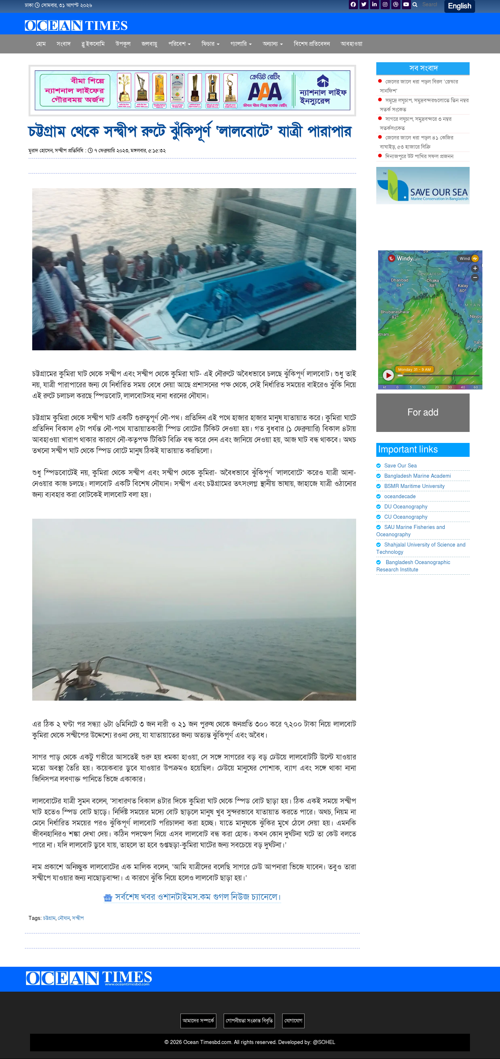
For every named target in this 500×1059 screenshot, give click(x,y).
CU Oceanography (406, 517)
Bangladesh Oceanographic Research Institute (413, 566)
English (459, 6)
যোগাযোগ (293, 1020)
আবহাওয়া (351, 44)
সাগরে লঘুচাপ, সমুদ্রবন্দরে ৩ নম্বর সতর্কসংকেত (415, 123)
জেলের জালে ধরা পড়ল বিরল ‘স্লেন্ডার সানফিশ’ (419, 86)
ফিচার (209, 44)
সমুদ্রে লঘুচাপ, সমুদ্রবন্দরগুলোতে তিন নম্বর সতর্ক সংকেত (424, 105)
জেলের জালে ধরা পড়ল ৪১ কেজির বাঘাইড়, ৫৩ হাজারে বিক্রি (416, 142)
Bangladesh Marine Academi (417, 476)
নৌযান (64, 918)
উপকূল (123, 44)
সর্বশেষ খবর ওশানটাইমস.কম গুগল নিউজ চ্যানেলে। (197, 897)
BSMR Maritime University (414, 486)
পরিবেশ (177, 44)
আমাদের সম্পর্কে (198, 1020)
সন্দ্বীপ (78, 918)
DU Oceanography (406, 506)
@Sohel (324, 1042)
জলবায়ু (149, 44)
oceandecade (400, 496)
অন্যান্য (271, 44)
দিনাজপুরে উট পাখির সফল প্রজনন (419, 156)
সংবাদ (64, 44)
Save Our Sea (400, 465)
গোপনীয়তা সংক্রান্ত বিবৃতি (249, 1020)
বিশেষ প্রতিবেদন (312, 44)
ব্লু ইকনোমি (93, 44)
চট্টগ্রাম (49, 918)
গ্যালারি (239, 44)
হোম (41, 44)
